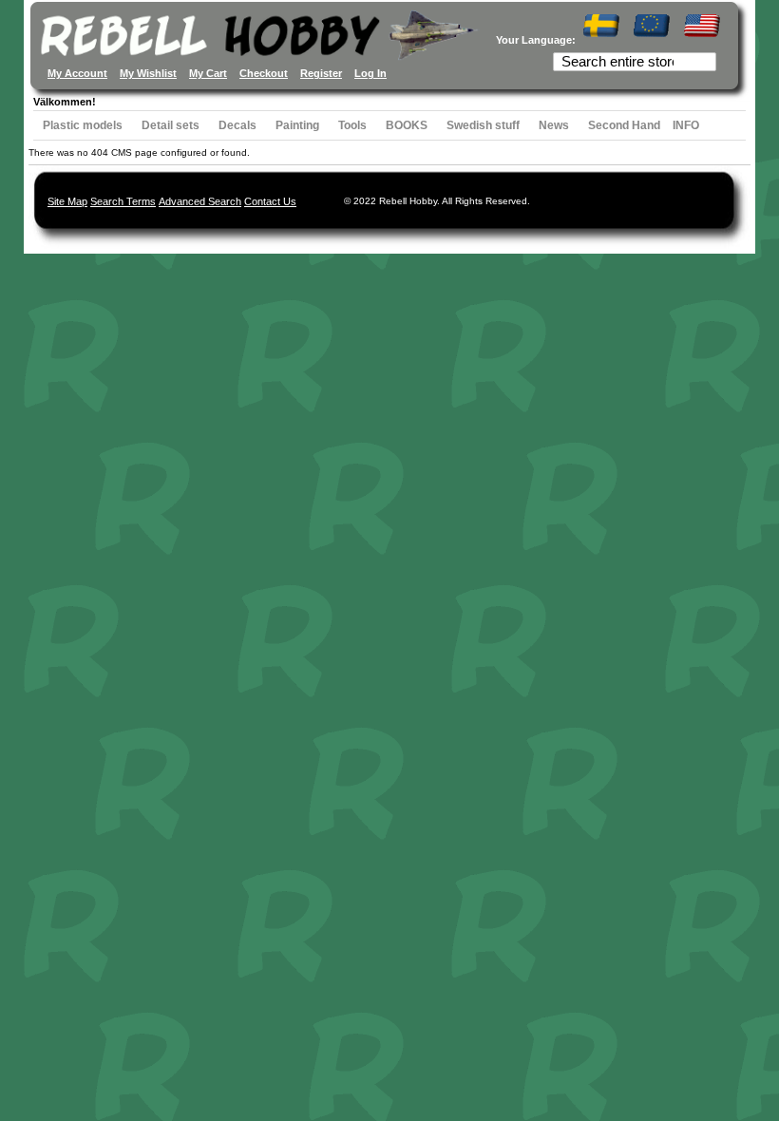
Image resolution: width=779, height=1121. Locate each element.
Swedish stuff (483, 125)
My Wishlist (148, 73)
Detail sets (171, 125)
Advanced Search (200, 201)
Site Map (67, 201)
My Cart (208, 73)
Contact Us (270, 201)
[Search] (704, 63)
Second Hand (624, 125)
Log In (370, 73)
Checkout (263, 73)
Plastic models (83, 125)
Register (321, 73)
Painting (297, 125)
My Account (77, 73)
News (554, 125)
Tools (352, 125)
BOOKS (407, 125)
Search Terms (123, 201)
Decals (237, 125)
